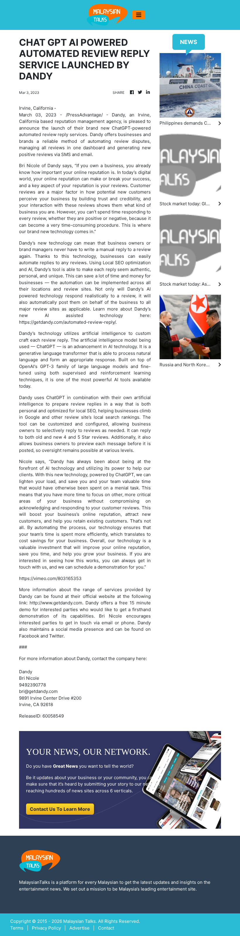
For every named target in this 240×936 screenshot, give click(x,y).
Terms (16, 928)
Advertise (79, 928)
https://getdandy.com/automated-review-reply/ (67, 322)
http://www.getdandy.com (56, 603)
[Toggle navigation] (138, 15)
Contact (106, 928)
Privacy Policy (46, 928)
